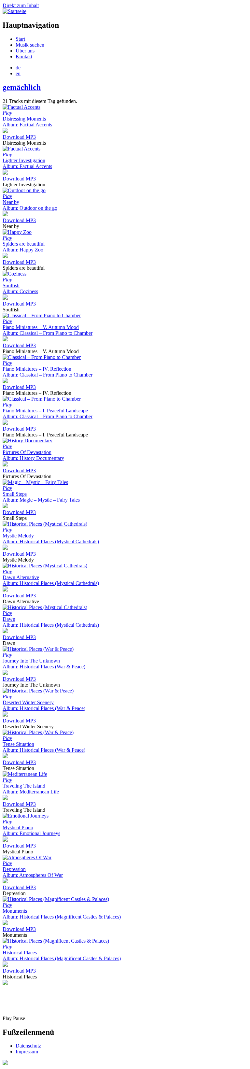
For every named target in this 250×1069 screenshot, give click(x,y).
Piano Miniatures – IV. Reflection (47, 372)
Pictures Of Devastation (33, 455)
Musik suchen (30, 45)
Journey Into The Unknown (44, 663)
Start (20, 39)
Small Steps (41, 497)
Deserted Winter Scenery (44, 705)
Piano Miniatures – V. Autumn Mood (47, 330)
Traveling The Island (31, 788)
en (18, 73)
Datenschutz (28, 1045)
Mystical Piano (31, 830)
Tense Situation (44, 747)
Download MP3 (19, 137)
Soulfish (20, 288)
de (18, 67)
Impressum (27, 1051)
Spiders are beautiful (24, 246)
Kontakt (24, 56)
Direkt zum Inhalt (21, 5)
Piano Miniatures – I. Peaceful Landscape (47, 413)
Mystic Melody (51, 538)
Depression (33, 872)
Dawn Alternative (51, 580)
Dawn (51, 622)
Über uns (25, 50)
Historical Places (62, 955)
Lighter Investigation (27, 163)
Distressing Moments (27, 121)
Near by (30, 205)
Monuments (62, 913)
